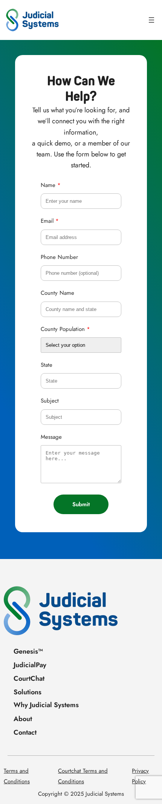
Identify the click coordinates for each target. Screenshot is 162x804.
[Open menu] (151, 20)
